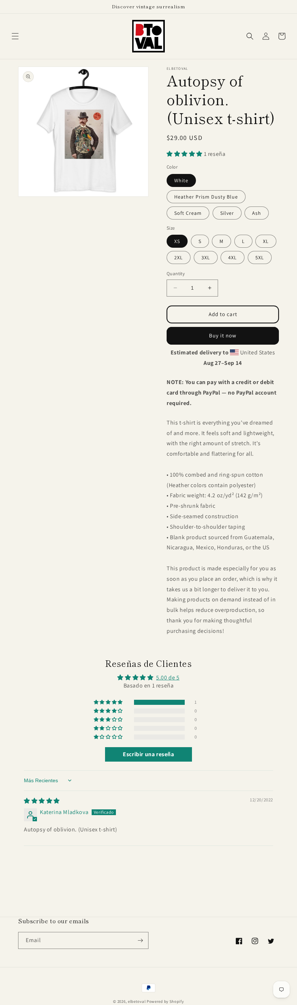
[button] (15, 36)
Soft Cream (188, 213)
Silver (227, 213)
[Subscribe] (140, 940)
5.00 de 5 (167, 677)
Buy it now (223, 335)
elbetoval (137, 1001)
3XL (205, 257)
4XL (232, 257)
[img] (42, 801)
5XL (259, 257)
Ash (256, 213)
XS (177, 241)
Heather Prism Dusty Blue (206, 196)
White (181, 180)
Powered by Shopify (165, 1001)
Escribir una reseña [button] (148, 754)
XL (266, 241)
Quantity (176, 274)
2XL (178, 257)
